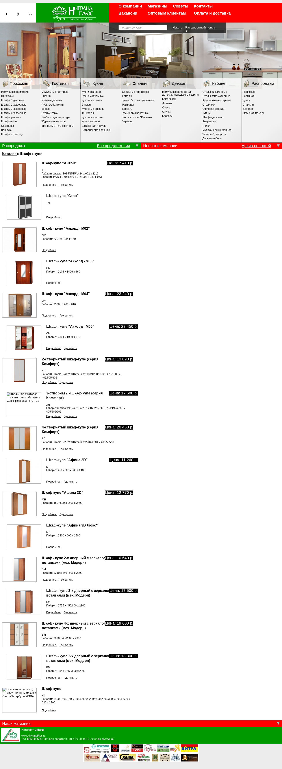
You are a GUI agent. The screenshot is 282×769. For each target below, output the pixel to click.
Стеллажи (208, 104)
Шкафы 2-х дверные (13, 104)
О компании (130, 6)
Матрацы (128, 104)
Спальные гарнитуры (135, 91)
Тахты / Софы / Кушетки (137, 117)
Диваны (46, 96)
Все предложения (113, 146)
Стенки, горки (49, 113)
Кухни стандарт (91, 91)
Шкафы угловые (11, 117)
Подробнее (49, 184)
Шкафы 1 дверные (12, 100)
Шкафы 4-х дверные (13, 113)
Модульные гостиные (54, 91)
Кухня (98, 83)
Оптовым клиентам (167, 13)
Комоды (127, 96)
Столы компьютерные (216, 96)
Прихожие (7, 96)
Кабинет (219, 83)
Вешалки (6, 130)
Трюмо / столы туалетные (138, 100)
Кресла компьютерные (216, 100)
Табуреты (88, 113)
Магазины (157, 6)
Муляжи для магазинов (216, 130)
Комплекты (169, 98)
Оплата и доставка (212, 13)
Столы (166, 107)
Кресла (45, 108)
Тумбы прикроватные (135, 113)
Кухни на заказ (91, 121)
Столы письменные (214, 91)
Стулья (86, 104)
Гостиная (60, 83)
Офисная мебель (213, 108)
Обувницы (7, 125)
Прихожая (19, 83)
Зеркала (127, 121)
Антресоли (209, 121)
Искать (177, 27)
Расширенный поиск (200, 27)
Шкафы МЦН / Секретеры (57, 125)
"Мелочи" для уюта (214, 134)
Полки (206, 125)
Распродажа (263, 83)
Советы (180, 6)
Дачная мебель (212, 138)
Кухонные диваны (93, 108)
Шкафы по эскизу (12, 134)
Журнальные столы (53, 121)
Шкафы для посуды (94, 125)
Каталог (9, 154)
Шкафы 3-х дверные (13, 108)
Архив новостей (256, 146)
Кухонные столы (92, 100)
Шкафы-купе (9, 121)
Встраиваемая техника (96, 130)
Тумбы (206, 113)
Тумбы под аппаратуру (55, 117)
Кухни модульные (93, 96)
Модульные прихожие (15, 91)
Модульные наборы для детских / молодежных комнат (180, 93)
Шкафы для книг (212, 117)
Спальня (140, 83)
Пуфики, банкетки (52, 104)
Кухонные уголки (92, 117)
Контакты (203, 6)
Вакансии (128, 13)
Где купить (66, 184)
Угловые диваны (51, 100)
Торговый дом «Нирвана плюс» (72, 13)
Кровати (127, 108)
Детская (179, 83)
